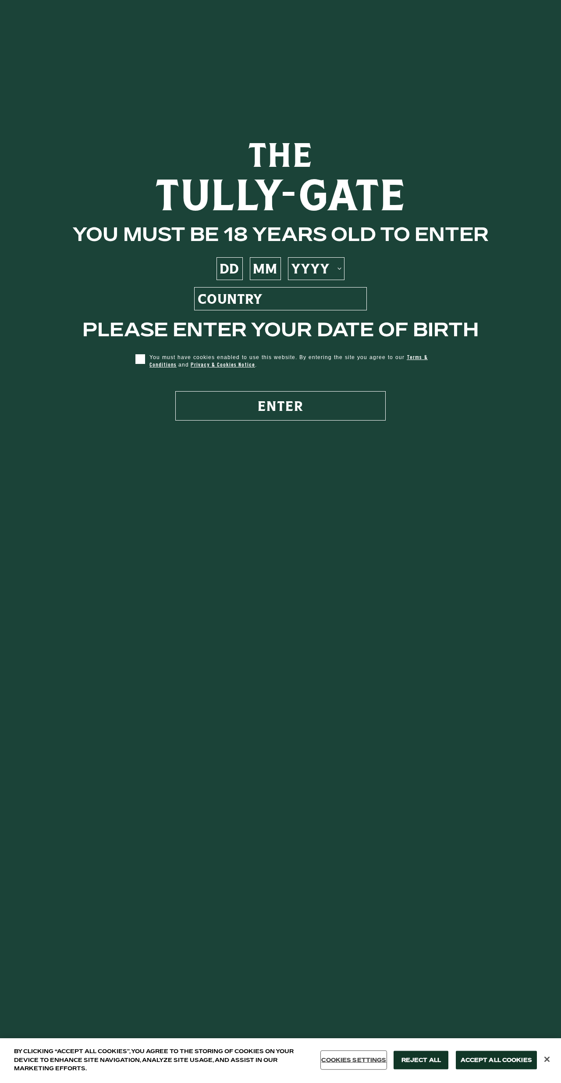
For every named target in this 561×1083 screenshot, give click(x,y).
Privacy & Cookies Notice (223, 364)
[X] (547, 1059)
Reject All (421, 1060)
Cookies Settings (353, 1060)
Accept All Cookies (496, 1060)
